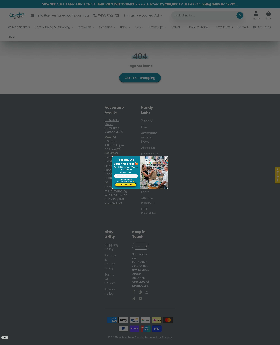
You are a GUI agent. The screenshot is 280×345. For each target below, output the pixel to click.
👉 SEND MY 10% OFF (125, 185)
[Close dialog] (166, 158)
